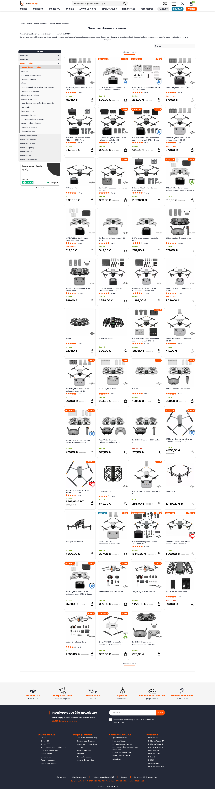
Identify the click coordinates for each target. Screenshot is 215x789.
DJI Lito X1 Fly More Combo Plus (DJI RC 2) (79, 88)
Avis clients (117, 759)
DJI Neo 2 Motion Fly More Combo (178, 238)
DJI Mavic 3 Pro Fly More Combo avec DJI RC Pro (144, 542)
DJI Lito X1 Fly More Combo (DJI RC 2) (179, 87)
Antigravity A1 (153, 763)
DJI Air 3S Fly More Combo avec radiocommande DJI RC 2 (111, 289)
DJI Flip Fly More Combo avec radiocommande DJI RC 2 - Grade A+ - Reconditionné (79, 593)
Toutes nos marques (49, 763)
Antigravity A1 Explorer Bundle (143, 592)
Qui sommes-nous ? (121, 738)
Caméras (70, 9)
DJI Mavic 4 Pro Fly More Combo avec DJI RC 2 (144, 189)
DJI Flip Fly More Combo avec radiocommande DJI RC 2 (77, 239)
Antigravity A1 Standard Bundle (111, 592)
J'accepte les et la (133, 721)
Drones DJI (38, 9)
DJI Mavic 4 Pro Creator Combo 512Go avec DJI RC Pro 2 (78, 139)
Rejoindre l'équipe (119, 741)
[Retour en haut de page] (212, 550)
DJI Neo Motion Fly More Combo (178, 389)
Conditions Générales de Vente (146, 777)
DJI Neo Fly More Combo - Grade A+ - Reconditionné (146, 88)
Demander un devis (84, 757)
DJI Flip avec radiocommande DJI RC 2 (145, 239)
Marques (163, 9)
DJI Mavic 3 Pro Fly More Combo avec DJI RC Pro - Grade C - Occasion (178, 542)
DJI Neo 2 (69, 339)
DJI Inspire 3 (170, 491)
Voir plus (107, 40)
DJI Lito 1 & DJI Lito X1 (155, 747)
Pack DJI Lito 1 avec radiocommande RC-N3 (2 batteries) (109, 542)
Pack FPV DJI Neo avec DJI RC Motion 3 (146, 441)
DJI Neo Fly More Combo (108, 389)
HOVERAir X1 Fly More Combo (176, 592)
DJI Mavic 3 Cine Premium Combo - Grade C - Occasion (79, 491)
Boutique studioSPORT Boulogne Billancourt (125, 748)
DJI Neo (135, 389)
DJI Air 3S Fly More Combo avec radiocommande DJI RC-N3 (144, 289)
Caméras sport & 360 (49, 750)
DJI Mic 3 (151, 757)
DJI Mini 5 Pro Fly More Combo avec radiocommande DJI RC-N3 (145, 340)
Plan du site (61, 777)
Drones (23, 9)
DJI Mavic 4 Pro (71, 188)
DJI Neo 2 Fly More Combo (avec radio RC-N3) (78, 289)
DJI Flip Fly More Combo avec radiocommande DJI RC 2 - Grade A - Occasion (180, 189)
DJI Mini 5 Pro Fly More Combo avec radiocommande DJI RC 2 (112, 139)
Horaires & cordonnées (86, 741)
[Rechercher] (124, 3)
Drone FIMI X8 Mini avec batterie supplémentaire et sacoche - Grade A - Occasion (111, 643)
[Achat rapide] (92, 99)
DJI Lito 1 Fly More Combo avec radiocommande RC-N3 (77, 390)
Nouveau (177, 9)
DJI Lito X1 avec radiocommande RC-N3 (178, 340)
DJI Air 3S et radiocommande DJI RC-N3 (178, 289)
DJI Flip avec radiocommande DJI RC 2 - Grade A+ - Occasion (112, 88)
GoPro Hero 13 (153, 750)
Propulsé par (101, 786)
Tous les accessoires (49, 760)
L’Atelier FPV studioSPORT (122, 753)
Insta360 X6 (153, 738)
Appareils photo (88, 9)
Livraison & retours (84, 750)
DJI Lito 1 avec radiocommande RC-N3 (146, 492)
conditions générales (132, 720)
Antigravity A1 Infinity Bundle (76, 642)
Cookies (124, 777)
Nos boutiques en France (122, 744)
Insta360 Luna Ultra (156, 766)
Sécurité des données (85, 760)
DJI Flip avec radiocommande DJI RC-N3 (112, 239)
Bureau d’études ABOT (121, 756)
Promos (191, 9)
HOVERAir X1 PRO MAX (106, 338)
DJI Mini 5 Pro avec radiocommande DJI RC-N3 (113, 189)
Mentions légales (79, 777)
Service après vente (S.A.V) (87, 744)
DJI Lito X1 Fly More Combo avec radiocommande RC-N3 (178, 139)
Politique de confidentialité (103, 777)
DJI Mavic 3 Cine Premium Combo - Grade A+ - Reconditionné (179, 440)
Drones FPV (54, 9)
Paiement (80, 754)
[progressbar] (129, 54)
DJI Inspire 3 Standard (74, 541)
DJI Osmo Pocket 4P (156, 741)
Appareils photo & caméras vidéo (54, 747)
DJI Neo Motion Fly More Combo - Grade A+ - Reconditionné (78, 441)
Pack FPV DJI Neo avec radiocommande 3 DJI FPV (109, 441)
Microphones (128, 9)
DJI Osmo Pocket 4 (155, 744)
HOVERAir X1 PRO (105, 491)
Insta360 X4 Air (154, 754)
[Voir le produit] (125, 350)
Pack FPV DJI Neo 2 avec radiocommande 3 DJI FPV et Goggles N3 (143, 643)
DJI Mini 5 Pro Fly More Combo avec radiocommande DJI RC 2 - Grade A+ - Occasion (145, 139)
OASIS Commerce (112, 786)
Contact (80, 747)
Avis (80, 92)
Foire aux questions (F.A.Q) (87, 738)
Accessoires (147, 9)
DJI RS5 (151, 760)
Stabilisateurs (109, 9)
